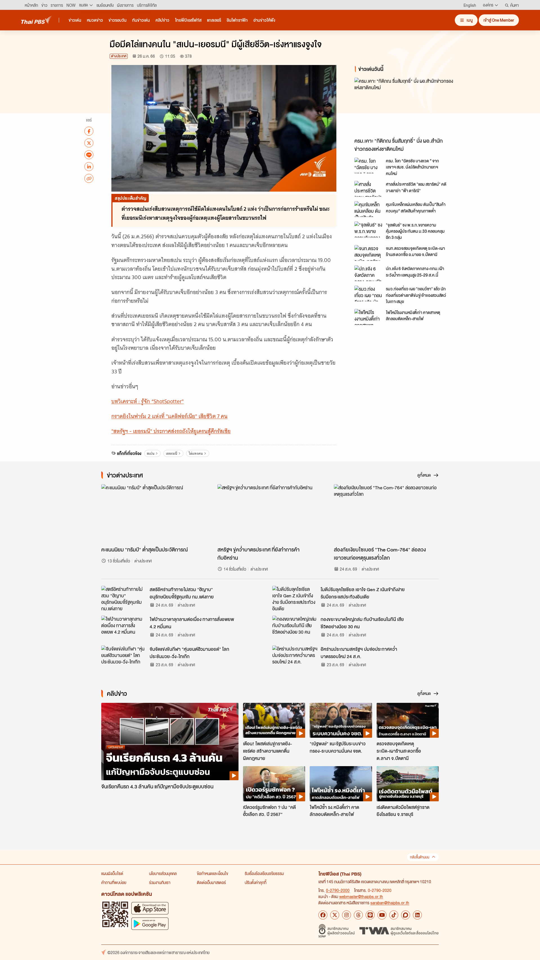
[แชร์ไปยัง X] (88, 142)
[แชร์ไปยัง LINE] (88, 154)
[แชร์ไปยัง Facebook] (88, 131)
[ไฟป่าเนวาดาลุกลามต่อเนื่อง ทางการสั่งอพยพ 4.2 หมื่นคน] (123, 628)
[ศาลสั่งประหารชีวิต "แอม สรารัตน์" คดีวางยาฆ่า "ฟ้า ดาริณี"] (368, 189)
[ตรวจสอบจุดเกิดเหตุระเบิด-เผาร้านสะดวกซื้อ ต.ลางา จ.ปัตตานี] (408, 720)
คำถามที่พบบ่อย (113, 882)
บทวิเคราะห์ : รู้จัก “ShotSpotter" (147, 401)
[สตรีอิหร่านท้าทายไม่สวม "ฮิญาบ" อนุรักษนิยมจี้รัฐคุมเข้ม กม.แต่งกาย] (123, 598)
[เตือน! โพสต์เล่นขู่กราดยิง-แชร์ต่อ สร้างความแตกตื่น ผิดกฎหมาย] (274, 720)
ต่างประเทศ (118, 56)
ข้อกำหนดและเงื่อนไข (212, 873)
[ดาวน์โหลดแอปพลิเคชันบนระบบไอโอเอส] (149, 908)
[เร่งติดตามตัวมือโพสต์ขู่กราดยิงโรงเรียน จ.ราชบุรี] (408, 783)
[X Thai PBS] (334, 914)
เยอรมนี (171, 453)
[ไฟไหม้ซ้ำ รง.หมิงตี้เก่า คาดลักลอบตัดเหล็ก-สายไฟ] (341, 783)
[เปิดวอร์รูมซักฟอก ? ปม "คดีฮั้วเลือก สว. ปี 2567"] (274, 783)
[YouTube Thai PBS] (381, 914)
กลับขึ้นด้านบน (419, 857)
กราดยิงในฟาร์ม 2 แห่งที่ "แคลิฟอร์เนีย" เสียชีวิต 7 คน (169, 416)
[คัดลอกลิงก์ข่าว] (88, 178)
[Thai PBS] (36, 20)
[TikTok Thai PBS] (393, 914)
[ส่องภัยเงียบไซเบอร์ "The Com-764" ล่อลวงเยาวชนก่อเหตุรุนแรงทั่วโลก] (386, 513)
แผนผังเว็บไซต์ (112, 873)
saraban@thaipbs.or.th (389, 902)
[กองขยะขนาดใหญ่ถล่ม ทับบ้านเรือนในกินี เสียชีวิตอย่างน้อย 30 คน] (294, 628)
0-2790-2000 (338, 890)
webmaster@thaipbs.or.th (361, 896)
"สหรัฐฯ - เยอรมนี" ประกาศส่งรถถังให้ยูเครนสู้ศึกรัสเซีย (171, 431)
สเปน (150, 453)
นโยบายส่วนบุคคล (163, 873)
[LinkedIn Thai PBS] (417, 914)
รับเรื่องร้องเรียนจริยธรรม (264, 873)
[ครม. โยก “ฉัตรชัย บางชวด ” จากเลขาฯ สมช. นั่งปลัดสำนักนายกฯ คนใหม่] (368, 165)
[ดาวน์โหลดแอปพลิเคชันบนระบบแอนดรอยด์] (149, 923)
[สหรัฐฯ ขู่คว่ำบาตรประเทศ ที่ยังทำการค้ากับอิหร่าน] (269, 513)
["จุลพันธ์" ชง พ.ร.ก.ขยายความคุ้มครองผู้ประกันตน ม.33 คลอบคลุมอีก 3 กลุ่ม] (368, 229)
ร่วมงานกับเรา (159, 882)
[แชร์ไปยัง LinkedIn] (88, 166)
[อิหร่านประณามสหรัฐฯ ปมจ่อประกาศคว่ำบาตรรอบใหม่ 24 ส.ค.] (294, 658)
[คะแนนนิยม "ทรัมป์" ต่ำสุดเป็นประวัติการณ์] (153, 513)
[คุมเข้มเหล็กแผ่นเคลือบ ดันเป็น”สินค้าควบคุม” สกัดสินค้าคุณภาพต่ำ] (368, 209)
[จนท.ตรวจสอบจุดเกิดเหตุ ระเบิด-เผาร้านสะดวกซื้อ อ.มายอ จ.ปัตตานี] (368, 253)
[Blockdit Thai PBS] (405, 914)
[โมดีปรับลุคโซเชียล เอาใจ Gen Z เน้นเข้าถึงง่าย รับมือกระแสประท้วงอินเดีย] (294, 598)
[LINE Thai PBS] (370, 914)
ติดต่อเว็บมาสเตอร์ (211, 882)
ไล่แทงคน (196, 453)
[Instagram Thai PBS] (346, 914)
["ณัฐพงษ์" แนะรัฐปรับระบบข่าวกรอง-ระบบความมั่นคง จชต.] (341, 720)
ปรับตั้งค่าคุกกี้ (255, 882)
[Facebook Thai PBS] (322, 914)
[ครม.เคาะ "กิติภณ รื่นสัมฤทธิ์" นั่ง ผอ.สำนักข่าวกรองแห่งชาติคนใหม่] (405, 106)
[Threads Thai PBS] (358, 914)
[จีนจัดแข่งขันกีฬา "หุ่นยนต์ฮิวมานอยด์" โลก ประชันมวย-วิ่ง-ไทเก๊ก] (123, 658)
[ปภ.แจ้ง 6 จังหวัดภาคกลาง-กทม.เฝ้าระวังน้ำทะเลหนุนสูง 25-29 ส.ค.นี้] (368, 273)
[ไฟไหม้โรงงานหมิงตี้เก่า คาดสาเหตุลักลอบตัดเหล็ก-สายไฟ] (368, 317)
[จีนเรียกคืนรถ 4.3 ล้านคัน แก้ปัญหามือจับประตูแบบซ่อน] (169, 741)
